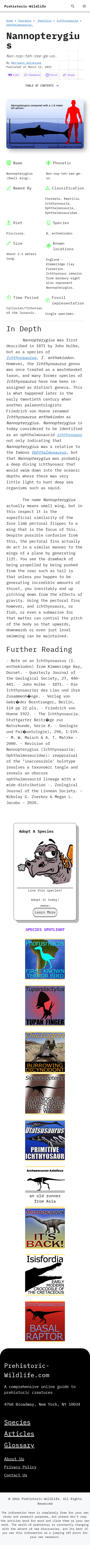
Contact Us (15, 1475)
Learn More (45, 912)
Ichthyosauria (67, 20)
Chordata (24, 20)
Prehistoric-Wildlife (25, 6)
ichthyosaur (69, 434)
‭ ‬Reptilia (43, 20)
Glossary (19, 1445)
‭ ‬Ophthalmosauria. (19, 25)
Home (9, 20)
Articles (19, 1433)
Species (17, 1422)
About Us (14, 1459)
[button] (72, 6)
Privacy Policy (20, 1466)
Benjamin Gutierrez (26, 63)
